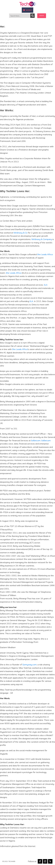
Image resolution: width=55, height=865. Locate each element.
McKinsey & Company (41, 239)
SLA (45, 284)
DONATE (41, 15)
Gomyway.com (29, 664)
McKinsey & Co (21, 232)
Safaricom (35, 440)
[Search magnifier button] (32, 15)
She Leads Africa (45, 254)
